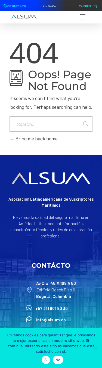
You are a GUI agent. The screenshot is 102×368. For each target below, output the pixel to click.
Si (46, 360)
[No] (95, 348)
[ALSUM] (24, 16)
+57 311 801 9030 (16, 6)
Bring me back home (36, 138)
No (58, 360)
